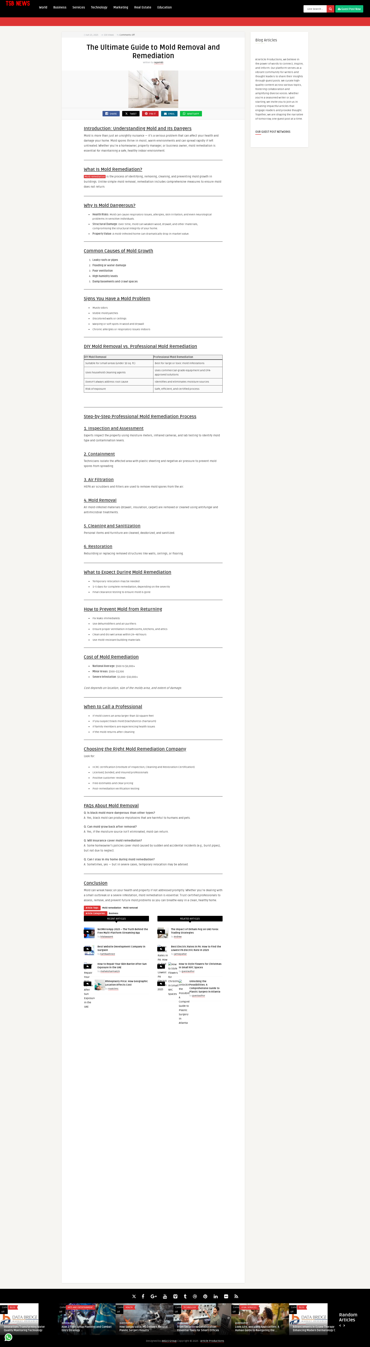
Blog (70, 1307)
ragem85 (158, 62)
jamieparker (180, 954)
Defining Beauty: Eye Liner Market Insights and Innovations (83, 1328)
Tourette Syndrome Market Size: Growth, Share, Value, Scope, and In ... (317, 1328)
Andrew (178, 937)
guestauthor (188, 971)
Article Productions (212, 1341)
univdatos (240, 1323)
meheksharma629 (110, 971)
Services (78, 7)
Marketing (120, 7)
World (43, 7)
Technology (99, 7)
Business (59, 7)
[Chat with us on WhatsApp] (8, 1338)
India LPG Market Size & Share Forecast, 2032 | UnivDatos (254, 1328)
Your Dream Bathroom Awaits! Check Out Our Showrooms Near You (27, 1328)
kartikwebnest (107, 954)
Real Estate (142, 7)
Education (164, 7)
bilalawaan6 (106, 937)
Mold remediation (94, 176)
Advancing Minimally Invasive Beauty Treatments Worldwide (142, 1328)
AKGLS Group (169, 1341)
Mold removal (130, 907)
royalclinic (113, 989)
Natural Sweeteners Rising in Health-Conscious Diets (200, 1328)
